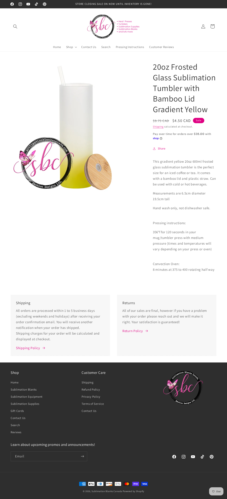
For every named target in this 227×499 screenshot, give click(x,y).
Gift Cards (17, 411)
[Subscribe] (82, 456)
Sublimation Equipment (27, 397)
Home (15, 382)
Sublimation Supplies (25, 404)
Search (15, 425)
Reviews (16, 432)
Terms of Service (93, 404)
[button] (15, 26)
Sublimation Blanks (24, 389)
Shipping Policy (28, 348)
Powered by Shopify (133, 491)
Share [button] (161, 148)
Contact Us (18, 418)
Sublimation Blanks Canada (107, 491)
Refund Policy (91, 389)
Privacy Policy (91, 397)
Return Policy (132, 331)
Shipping (158, 126)
